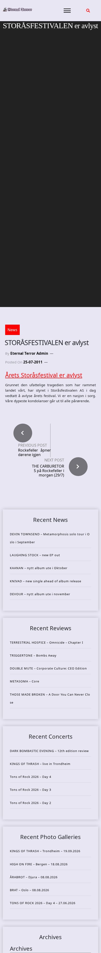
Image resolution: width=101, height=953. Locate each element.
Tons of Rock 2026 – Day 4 (30, 777)
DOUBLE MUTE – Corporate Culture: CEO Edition (48, 668)
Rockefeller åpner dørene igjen (34, 452)
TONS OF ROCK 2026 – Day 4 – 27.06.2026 (42, 903)
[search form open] (88, 11)
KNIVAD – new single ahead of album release (45, 581)
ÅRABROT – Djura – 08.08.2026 (34, 877)
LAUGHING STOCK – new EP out (35, 555)
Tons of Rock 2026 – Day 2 (30, 803)
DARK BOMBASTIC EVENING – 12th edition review (49, 751)
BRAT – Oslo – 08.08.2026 (29, 890)
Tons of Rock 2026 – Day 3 (30, 790)
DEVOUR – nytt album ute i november (40, 594)
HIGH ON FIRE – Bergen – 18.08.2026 (39, 864)
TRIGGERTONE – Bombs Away (33, 655)
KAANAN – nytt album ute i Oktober (38, 568)
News (12, 329)
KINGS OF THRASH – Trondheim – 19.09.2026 (45, 851)
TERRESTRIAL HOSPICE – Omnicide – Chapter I (46, 642)
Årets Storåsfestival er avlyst (43, 375)
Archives (21, 948)
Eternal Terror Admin (29, 353)
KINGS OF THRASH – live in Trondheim (40, 764)
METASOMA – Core (24, 681)
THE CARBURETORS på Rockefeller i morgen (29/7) (48, 471)
